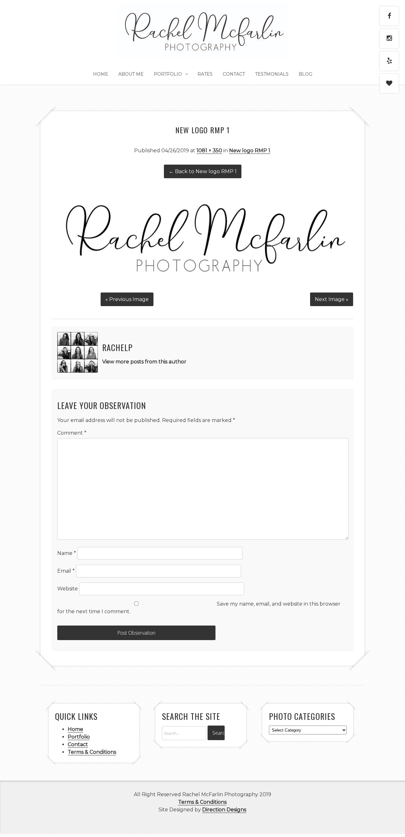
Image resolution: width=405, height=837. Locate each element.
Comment (71, 433)
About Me (131, 74)
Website (67, 589)
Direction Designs (224, 810)
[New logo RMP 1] (202, 284)
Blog (305, 74)
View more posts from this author (144, 362)
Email (66, 571)
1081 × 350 (209, 151)
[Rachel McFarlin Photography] (202, 51)
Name (66, 553)
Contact (234, 74)
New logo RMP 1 (249, 151)
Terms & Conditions (92, 752)
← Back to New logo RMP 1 (203, 171)
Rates (205, 74)
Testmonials (272, 74)
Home (100, 74)
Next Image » (331, 299)
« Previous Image (127, 299)
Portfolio (168, 74)
